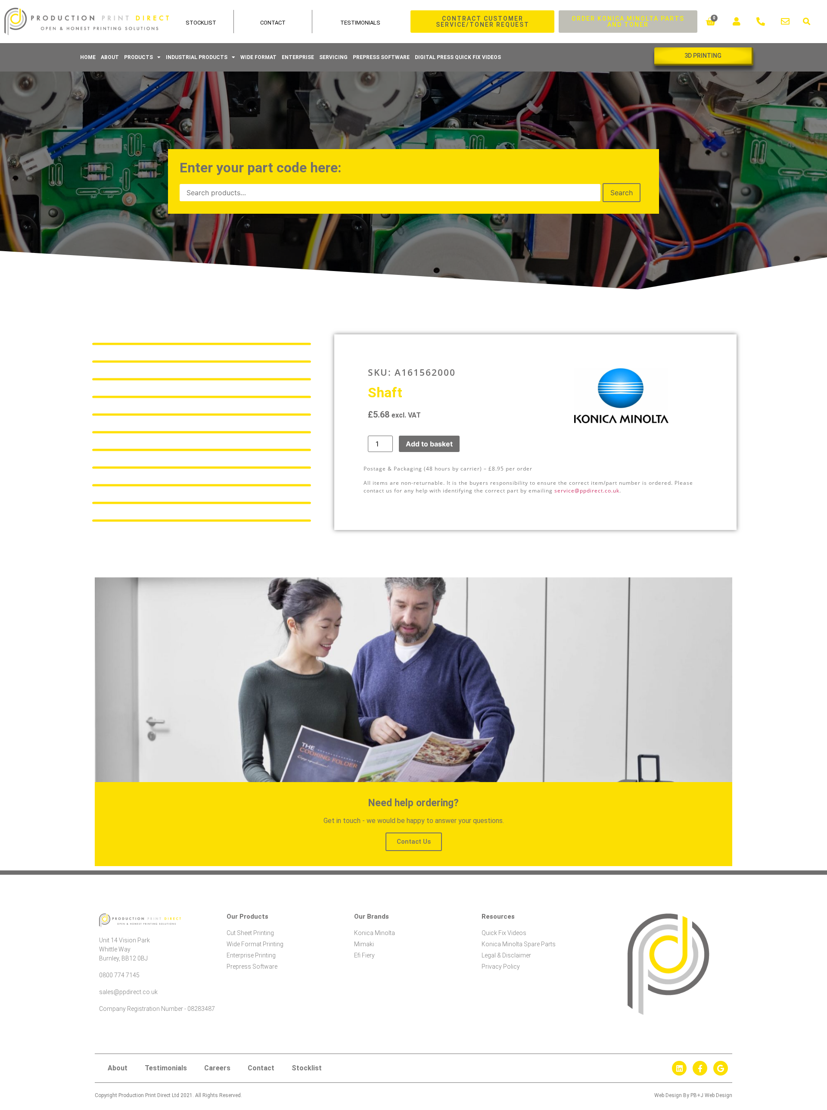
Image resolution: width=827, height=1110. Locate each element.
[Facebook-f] (700, 1068)
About (110, 57)
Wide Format (258, 57)
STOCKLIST (201, 22)
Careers (217, 1068)
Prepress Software (381, 57)
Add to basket (429, 444)
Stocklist (307, 1068)
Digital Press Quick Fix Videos (458, 57)
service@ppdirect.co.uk (586, 490)
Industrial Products (196, 57)
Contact (273, 22)
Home (88, 57)
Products (138, 57)
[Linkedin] (679, 1068)
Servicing (333, 57)
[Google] (720, 1068)
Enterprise (298, 57)
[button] (806, 21)
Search (621, 192)
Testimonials (360, 22)
